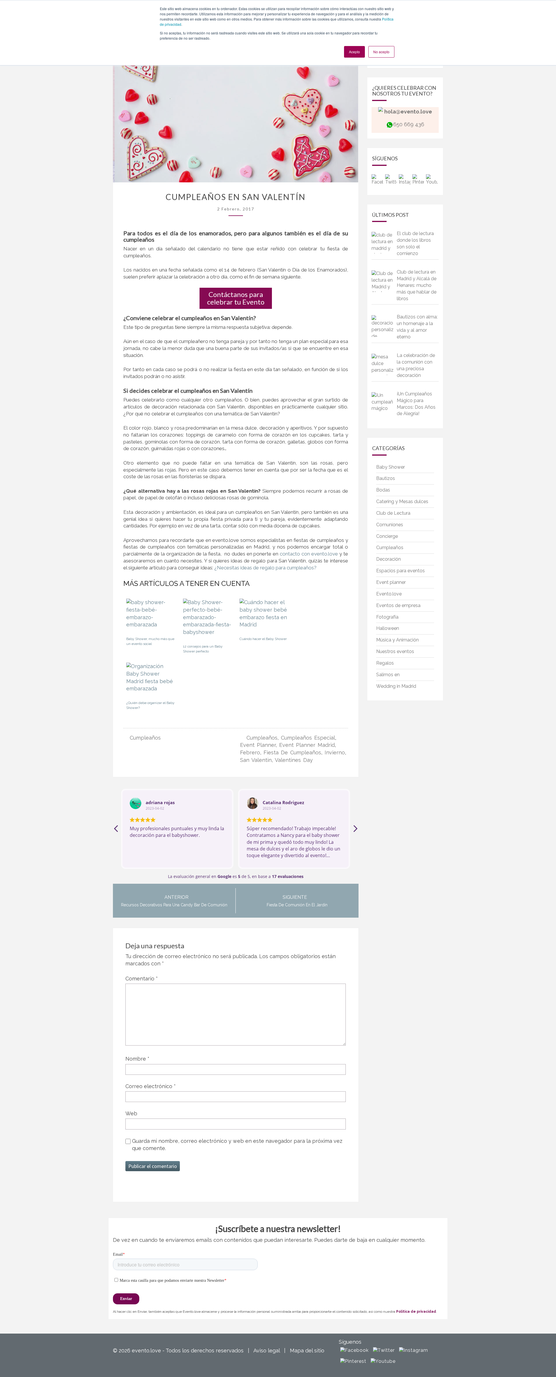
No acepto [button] (381, 51)
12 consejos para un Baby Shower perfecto (203, 648)
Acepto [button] (354, 51)
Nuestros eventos (395, 651)
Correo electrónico (150, 1086)
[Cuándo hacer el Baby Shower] (264, 616)
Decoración (388, 559)
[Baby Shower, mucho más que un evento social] (151, 616)
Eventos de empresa (398, 605)
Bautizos (385, 478)
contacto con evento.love (309, 554)
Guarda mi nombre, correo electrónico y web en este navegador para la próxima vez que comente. (237, 1144)
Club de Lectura (393, 513)
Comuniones (389, 524)
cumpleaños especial (308, 738)
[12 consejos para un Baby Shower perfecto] (208, 619)
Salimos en (388, 674)
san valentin (256, 760)
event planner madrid (307, 745)
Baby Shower (390, 467)
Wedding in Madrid (396, 686)
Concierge (387, 536)
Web (131, 1113)
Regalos (385, 663)
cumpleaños (261, 738)
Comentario (141, 979)
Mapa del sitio (307, 1350)
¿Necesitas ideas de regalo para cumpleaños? (265, 568)
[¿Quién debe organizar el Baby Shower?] (151, 679)
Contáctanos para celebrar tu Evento (235, 298)
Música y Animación (397, 640)
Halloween (387, 628)
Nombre (137, 1059)
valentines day (294, 760)
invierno (335, 752)
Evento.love (389, 594)
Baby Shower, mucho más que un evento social (150, 641)
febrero (250, 752)
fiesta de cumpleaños (292, 752)
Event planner (391, 582)
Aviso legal (266, 1350)
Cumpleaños (145, 738)
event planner (258, 745)
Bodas (383, 490)
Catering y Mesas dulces (402, 501)
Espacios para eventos (400, 570)
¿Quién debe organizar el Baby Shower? (150, 705)
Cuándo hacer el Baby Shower (263, 639)
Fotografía (387, 617)
